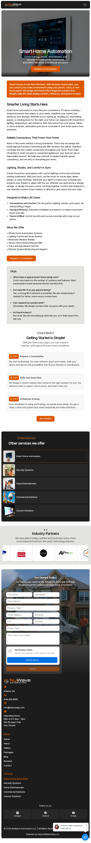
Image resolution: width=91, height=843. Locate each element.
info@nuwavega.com (14, 707)
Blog (6, 756)
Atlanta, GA (9, 691)
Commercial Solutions (14, 792)
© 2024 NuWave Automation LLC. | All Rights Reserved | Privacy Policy (38, 828)
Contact (8, 765)
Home (7, 739)
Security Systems (12, 783)
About (7, 743)
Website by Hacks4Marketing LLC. (43, 834)
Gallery (7, 748)
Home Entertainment (14, 787)
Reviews (8, 761)
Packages (8, 752)
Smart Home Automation (16, 778)
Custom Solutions (12, 796)
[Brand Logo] (13, 4)
